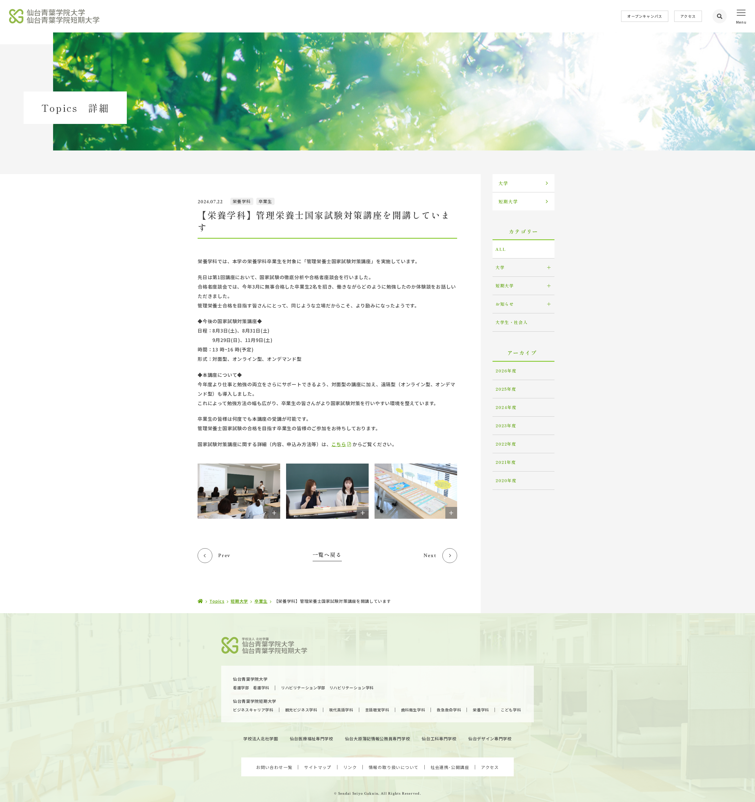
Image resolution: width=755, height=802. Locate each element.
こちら (338, 444)
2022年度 (505, 444)
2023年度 (505, 425)
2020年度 (506, 480)
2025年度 (505, 389)
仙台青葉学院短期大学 (254, 701)
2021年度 (505, 462)
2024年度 (506, 407)
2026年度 (506, 371)
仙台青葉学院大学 (250, 679)
